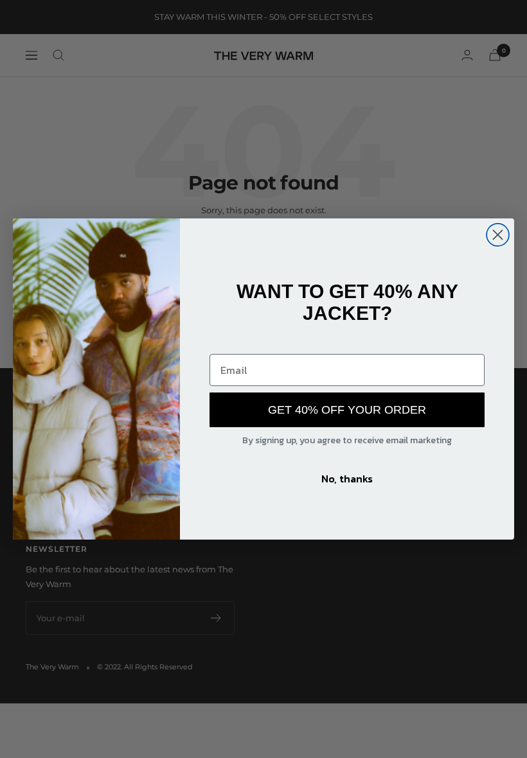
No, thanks (347, 478)
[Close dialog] (498, 235)
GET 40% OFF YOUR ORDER (347, 409)
